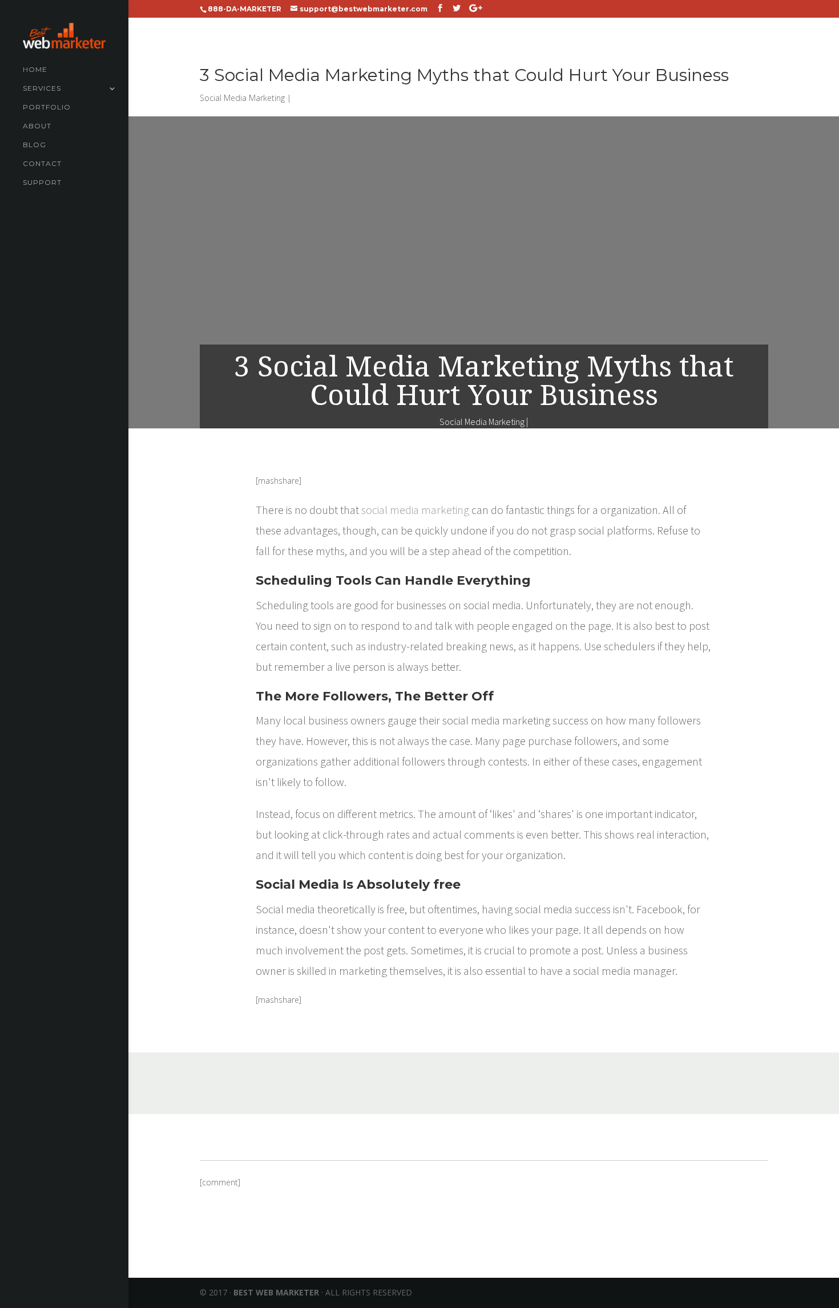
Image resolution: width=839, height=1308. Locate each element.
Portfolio (47, 107)
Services (42, 88)
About (37, 126)
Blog (34, 145)
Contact (42, 164)
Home (35, 70)
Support (42, 183)
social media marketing (415, 510)
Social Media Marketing (242, 97)
